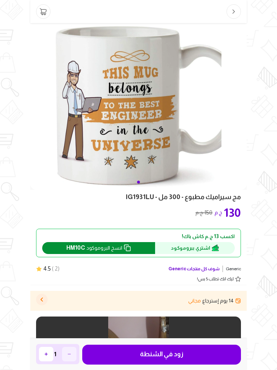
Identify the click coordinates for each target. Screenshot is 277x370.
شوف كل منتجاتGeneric (194, 268)
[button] (138, 182)
